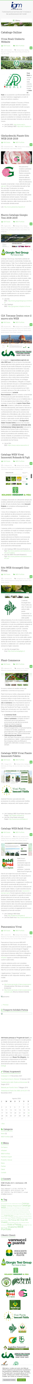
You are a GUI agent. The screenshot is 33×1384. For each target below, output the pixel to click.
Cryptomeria (14, 1210)
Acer (2, 1203)
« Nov (3, 1124)
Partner (3, 1166)
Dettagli (3, 1066)
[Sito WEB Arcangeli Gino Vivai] (16, 586)
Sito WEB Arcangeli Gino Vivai (15, 569)
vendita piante (4, 1224)
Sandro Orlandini (5, 332)
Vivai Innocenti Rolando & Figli (15, 469)
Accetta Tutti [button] (21, 1380)
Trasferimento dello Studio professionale (14, 1082)
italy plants (16, 1216)
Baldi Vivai (17, 836)
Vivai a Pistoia (13, 148)
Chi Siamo (4, 1147)
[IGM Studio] (16, 2)
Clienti (3, 1169)
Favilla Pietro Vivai (14, 1212)
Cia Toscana (18, 328)
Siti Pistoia (24, 52)
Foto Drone (17, 936)
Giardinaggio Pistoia (18, 1213)
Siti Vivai (22, 467)
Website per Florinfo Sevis (9, 1087)
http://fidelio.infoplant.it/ (16, 815)
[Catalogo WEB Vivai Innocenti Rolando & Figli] (16, 473)
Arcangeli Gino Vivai (21, 578)
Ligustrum (21, 1216)
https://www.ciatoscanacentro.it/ (18, 445)
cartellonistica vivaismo (17, 1203)
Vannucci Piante (17, 938)
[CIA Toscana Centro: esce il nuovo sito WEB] (16, 336)
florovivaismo (24, 1212)
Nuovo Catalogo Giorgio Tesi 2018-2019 (14, 216)
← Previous (4, 1005)
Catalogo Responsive (10, 580)
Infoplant (4, 1150)
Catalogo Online (20, 50)
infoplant (4, 957)
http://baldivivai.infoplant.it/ (16, 915)
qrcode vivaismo (28, 1218)
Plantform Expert (6, 1157)
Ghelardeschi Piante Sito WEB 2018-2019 (15, 137)
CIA (2, 328)
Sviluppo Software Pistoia (13, 1222)
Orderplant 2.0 (5, 1076)
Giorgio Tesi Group (18, 228)
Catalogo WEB (10, 52)
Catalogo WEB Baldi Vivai (15, 828)
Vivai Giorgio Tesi (25, 1225)
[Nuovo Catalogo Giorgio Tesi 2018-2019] (16, 235)
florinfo (19, 1212)
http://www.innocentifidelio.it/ (18, 819)
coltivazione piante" (8, 1210)
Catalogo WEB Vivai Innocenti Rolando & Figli (15, 456)
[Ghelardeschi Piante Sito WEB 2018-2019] (16, 152)
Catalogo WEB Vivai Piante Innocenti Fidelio (16, 754)
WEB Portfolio (19, 46)
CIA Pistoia (11, 328)
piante (9, 1218)
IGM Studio (6, 46)
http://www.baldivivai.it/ (24, 917)
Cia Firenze (6, 328)
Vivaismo (19, 148)
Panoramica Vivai (11, 926)
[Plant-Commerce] (16, 674)
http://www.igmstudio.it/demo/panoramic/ (17, 984)
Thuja (20, 1222)
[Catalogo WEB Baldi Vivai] (16, 844)
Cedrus (7, 1208)
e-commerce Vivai (18, 670)
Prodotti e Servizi (6, 1160)
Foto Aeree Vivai (10, 936)
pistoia (22, 1218)
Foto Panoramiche (25, 936)
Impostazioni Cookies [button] (9, 1380)
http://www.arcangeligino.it (16, 651)
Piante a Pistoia (18, 52)
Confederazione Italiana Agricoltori (9, 330)
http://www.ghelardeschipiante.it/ (14, 207)
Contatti (3, 1172)
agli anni (3, 186)
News (3, 1133)
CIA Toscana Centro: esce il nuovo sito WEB (16, 317)
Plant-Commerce (10, 660)
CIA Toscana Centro (26, 328)
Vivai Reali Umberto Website (12, 40)
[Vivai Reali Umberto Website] (16, 57)
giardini (24, 1213)
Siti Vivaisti (6, 53)
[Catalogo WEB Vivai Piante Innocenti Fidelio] (16, 771)
